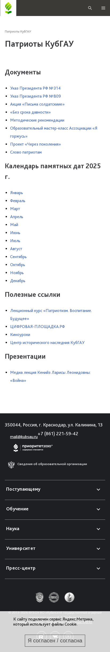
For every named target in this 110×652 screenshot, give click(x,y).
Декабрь (17, 280)
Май (14, 224)
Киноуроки (20, 334)
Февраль (17, 200)
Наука (12, 528)
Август (16, 248)
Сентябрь (18, 256)
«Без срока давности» (30, 112)
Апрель (16, 216)
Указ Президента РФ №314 (35, 88)
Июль (15, 240)
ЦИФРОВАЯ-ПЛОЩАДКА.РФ (37, 326)
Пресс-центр (21, 568)
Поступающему (23, 489)
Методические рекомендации (37, 120)
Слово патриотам (26, 152)
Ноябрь (17, 272)
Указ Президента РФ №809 (35, 96)
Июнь (15, 232)
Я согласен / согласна (55, 640)
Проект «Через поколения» (35, 144)
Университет (21, 548)
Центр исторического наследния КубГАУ (47, 342)
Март (15, 208)
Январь (16, 192)
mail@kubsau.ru (24, 436)
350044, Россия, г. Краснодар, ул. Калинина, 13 (54, 424)
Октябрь (17, 264)
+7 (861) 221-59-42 (58, 433)
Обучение (17, 508)
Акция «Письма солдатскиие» (37, 104)
